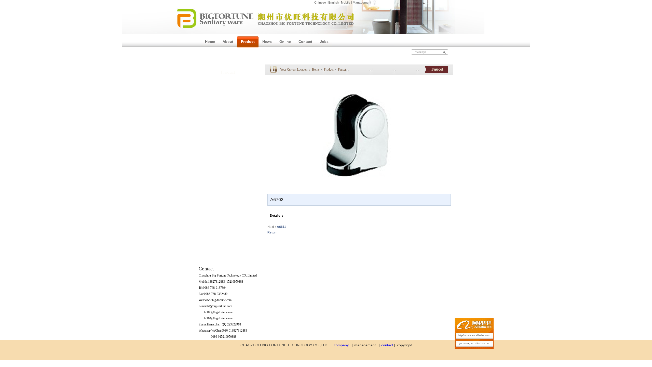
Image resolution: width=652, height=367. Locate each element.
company (341, 345)
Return (272, 232)
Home (315, 69)
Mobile (345, 2)
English (333, 2)
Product (329, 69)
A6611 (281, 227)
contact (387, 345)
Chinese (320, 2)
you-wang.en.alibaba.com (474, 343)
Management (362, 2)
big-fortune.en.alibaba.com (474, 335)
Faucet (342, 69)
